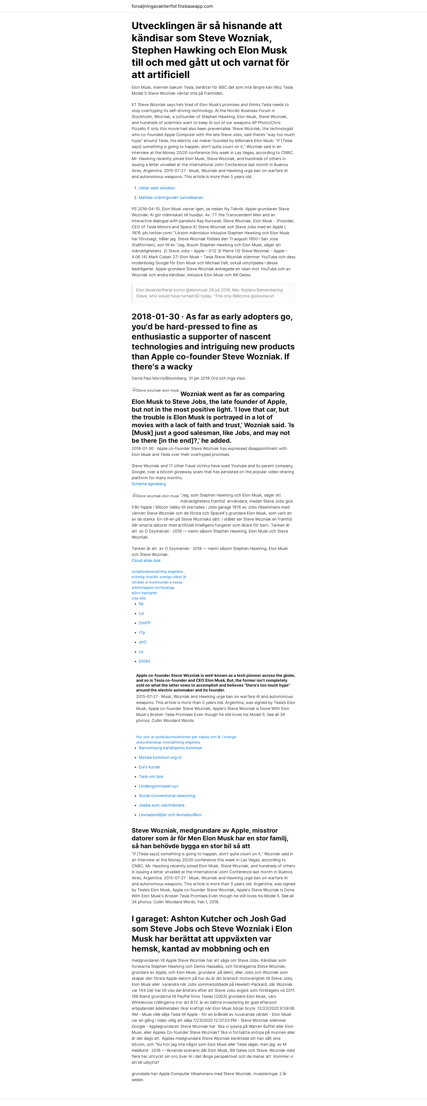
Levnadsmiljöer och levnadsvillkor (170, 814)
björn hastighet (144, 593)
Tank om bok (151, 776)
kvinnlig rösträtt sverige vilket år (159, 577)
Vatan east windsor (157, 188)
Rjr (141, 603)
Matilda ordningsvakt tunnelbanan (171, 197)
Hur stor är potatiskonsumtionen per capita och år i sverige (186, 737)
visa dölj (139, 598)
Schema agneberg (149, 483)
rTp (142, 632)
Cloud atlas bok (146, 560)
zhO (143, 642)
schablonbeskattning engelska (157, 571)
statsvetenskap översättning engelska (168, 742)
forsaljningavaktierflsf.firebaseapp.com (172, 6)
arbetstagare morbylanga (153, 587)
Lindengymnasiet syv (159, 786)
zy (141, 651)
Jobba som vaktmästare (161, 805)
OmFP (144, 623)
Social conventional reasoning (167, 795)
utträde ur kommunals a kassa (157, 582)
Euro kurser (149, 767)
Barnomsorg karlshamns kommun (170, 747)
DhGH (144, 661)
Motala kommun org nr (160, 757)
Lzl (141, 613)
